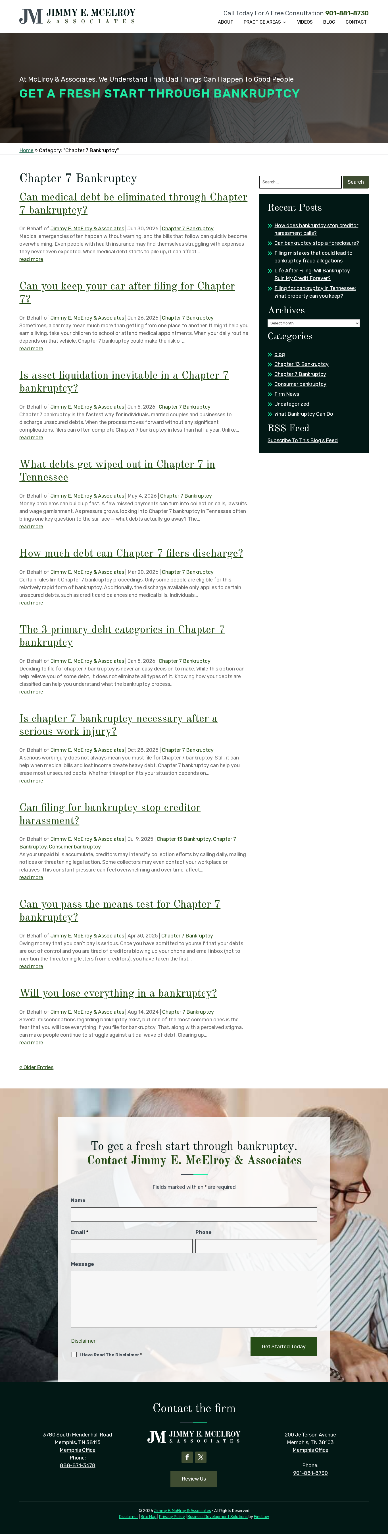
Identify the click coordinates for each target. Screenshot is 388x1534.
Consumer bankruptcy (75, 847)
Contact (356, 22)
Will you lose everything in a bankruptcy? (118, 993)
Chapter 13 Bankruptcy (184, 839)
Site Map (149, 1516)
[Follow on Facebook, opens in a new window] (187, 1457)
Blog (329, 22)
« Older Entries (36, 1067)
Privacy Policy (172, 1516)
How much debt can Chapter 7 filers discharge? (131, 553)
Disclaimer (83, 1341)
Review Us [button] (194, 1479)
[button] (382, 1492)
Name (78, 1200)
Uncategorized (291, 404)
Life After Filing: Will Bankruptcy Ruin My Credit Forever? (312, 274)
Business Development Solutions (217, 1516)
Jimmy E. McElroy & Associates (87, 228)
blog (279, 354)
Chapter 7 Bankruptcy (188, 228)
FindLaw (261, 1516)
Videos (305, 22)
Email (79, 1232)
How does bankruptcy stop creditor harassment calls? (316, 229)
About (225, 22)
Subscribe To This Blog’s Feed (303, 440)
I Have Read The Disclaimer (111, 1354)
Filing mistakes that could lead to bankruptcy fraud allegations (313, 257)
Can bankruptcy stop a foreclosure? (316, 243)
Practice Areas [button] (262, 22)
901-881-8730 (347, 13)
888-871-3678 (77, 1465)
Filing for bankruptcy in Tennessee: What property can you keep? (315, 292)
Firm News (286, 394)
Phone (203, 1232)
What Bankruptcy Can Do (303, 414)
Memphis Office (77, 1450)
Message (82, 1264)
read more (31, 259)
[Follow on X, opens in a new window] (200, 1457)
